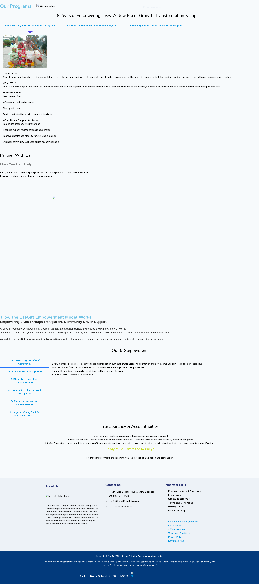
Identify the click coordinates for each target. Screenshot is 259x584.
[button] (183, 518)
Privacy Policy (176, 506)
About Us (134, 7)
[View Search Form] (220, 7)
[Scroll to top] (248, 571)
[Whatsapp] (49, 532)
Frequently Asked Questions (184, 491)
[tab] (30, 25)
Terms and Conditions (180, 502)
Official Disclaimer (178, 499)
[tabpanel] (129, 88)
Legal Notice (175, 495)
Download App (177, 510)
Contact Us (207, 7)
